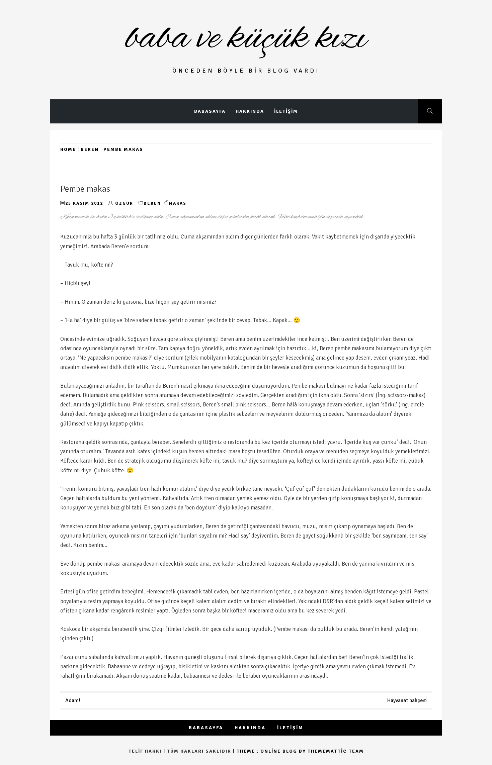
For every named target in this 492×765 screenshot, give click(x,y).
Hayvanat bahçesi (407, 700)
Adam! (72, 700)
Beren (152, 203)
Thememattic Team (336, 751)
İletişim (286, 111)
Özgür (124, 203)
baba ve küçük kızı (246, 38)
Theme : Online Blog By (272, 751)
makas (177, 203)
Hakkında (250, 111)
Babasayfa (210, 111)
